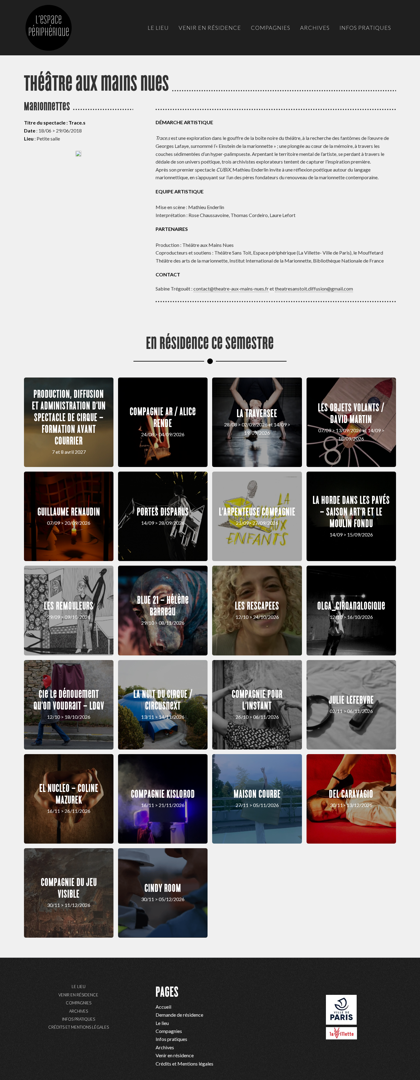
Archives (78, 1011)
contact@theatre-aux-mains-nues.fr (231, 288)
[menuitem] (158, 27)
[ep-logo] (54, 34)
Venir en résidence (78, 994)
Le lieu (78, 986)
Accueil (163, 1007)
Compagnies (78, 1002)
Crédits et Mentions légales (78, 1027)
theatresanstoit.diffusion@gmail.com (314, 288)
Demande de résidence (179, 1015)
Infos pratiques (78, 1019)
